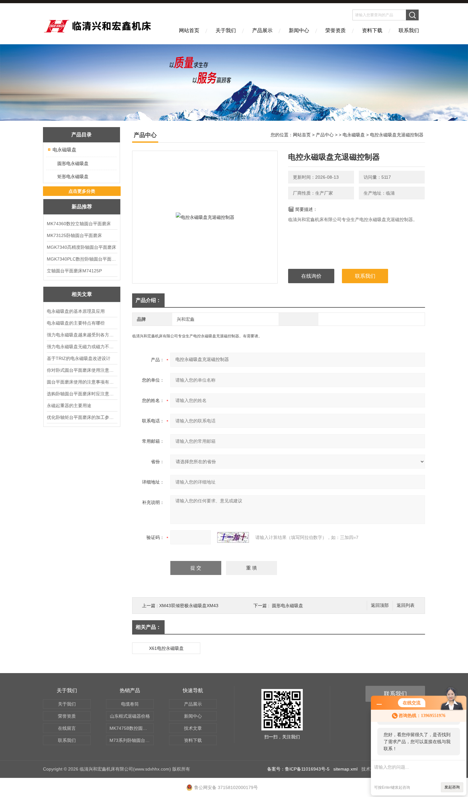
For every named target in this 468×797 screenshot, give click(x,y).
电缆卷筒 (130, 704)
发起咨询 (452, 787)
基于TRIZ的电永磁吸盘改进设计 (78, 358)
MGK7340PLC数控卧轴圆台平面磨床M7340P (82, 259)
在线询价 (311, 276)
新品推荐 (82, 206)
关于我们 (226, 30)
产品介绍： (148, 300)
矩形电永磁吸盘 (73, 176)
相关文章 (82, 294)
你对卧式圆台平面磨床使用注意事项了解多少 (82, 370)
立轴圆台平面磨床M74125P (74, 270)
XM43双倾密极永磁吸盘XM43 (188, 605)
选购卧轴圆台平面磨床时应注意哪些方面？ (82, 393)
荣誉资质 (335, 30)
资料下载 (372, 30)
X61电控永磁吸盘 (166, 648)
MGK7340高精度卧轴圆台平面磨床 (81, 247)
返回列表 (406, 605)
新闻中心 (299, 30)
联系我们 (409, 30)
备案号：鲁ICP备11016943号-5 (298, 769)
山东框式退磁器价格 (130, 716)
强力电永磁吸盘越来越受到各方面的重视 (82, 334)
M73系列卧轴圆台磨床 (132, 740)
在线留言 (67, 728)
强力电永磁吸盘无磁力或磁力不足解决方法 (82, 346)
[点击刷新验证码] (233, 537)
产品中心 (325, 134)
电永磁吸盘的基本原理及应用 (76, 311)
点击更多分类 (81, 191)
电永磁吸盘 (64, 149)
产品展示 (262, 30)
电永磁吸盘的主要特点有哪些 (76, 323)
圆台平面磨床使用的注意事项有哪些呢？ (82, 381)
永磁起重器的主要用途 (69, 405)
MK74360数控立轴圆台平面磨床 (79, 223)
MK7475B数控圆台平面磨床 (132, 728)
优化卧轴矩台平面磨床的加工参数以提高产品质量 (82, 417)
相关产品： (148, 627)
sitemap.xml (345, 769)
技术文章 (193, 728)
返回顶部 (380, 605)
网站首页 (189, 30)
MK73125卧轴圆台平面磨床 (74, 235)
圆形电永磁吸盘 (73, 163)
